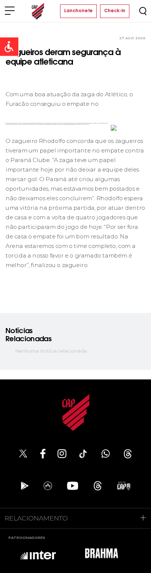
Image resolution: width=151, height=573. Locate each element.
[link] (9, 46)
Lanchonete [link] (78, 11)
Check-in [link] (114, 11)
